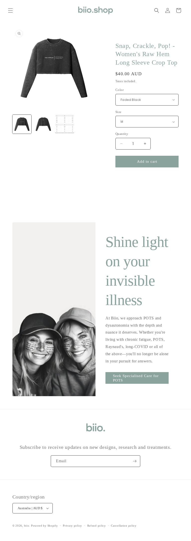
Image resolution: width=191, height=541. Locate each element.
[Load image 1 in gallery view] (21, 124)
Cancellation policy (123, 525)
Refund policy (96, 525)
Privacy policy (72, 525)
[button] (10, 10)
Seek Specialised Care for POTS (136, 378)
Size (118, 112)
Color (119, 90)
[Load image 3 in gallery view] (64, 124)
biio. (27, 525)
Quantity (121, 134)
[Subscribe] (134, 461)
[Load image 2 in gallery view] (43, 124)
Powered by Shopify (44, 525)
